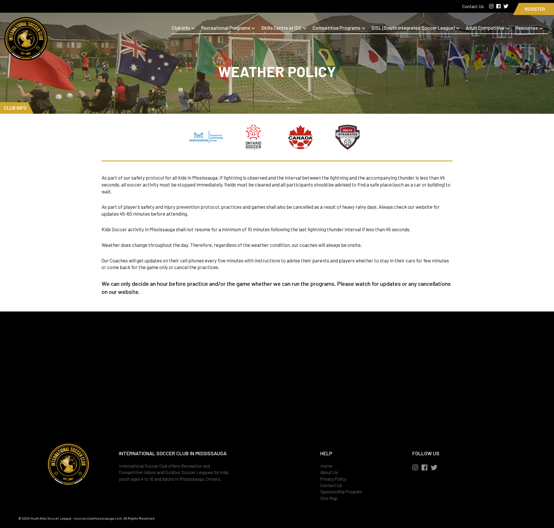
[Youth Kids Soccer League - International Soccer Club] (26, 56)
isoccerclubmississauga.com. (98, 518)
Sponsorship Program (341, 491)
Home (326, 466)
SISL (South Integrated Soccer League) (413, 28)
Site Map (328, 498)
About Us (329, 472)
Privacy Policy (333, 479)
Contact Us (473, 6)
